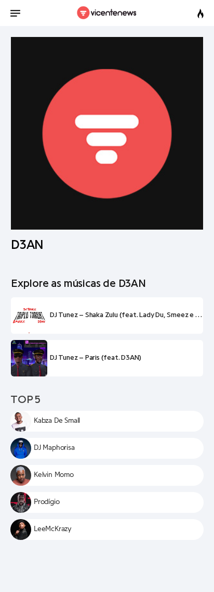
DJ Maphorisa (54, 447)
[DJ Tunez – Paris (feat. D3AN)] (29, 358)
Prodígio (46, 502)
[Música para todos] (107, 13)
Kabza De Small (57, 420)
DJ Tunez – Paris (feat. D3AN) (95, 357)
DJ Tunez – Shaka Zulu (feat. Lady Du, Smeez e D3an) (126, 315)
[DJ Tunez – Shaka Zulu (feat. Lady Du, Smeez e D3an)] (29, 315)
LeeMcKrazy (53, 529)
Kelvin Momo (54, 474)
